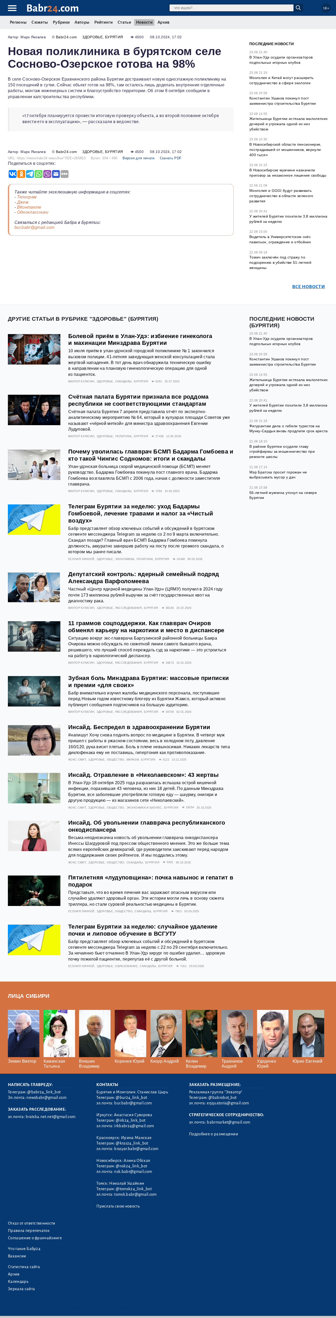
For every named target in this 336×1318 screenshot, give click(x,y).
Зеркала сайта (21, 1289)
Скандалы (123, 381)
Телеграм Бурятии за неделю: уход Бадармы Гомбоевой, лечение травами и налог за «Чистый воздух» (140, 513)
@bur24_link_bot (131, 1097)
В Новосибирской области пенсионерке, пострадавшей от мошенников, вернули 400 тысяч (285, 149)
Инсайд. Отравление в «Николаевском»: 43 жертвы (143, 775)
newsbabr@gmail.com (46, 1097)
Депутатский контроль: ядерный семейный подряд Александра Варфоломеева (143, 577)
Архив (164, 22)
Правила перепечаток (29, 1231)
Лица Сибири (29, 996)
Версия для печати (138, 158)
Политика (123, 436)
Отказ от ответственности (31, 1223)
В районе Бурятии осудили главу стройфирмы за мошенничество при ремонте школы (282, 451)
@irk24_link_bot (130, 1120)
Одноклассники (33, 212)
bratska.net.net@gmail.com (50, 1117)
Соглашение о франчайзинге (35, 1238)
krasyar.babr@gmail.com (136, 1149)
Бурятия (114, 37)
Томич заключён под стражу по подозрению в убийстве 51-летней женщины (280, 262)
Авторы (82, 22)
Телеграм (27, 197)
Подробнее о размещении (213, 1134)
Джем (22, 202)
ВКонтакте (29, 207)
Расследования (128, 607)
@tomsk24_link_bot (133, 1189)
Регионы (18, 22)
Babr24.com (66, 37)
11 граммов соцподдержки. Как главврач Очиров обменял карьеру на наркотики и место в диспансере (146, 627)
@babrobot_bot (222, 1097)
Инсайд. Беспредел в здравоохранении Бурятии (139, 727)
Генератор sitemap (127, 1307)
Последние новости (271, 44)
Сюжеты (40, 22)
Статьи (124, 22)
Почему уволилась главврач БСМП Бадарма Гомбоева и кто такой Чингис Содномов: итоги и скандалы (151, 455)
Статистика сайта (24, 1267)
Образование (126, 966)
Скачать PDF (171, 158)
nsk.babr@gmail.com (133, 1171)
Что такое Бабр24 (24, 1249)
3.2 (40, 1307)
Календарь (18, 1281)
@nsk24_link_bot (131, 1166)
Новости (144, 22)
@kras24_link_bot (132, 1143)
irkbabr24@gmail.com (134, 1126)
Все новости (308, 286)
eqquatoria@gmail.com (228, 1103)
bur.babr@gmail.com (34, 227)
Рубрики (61, 22)
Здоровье (92, 37)
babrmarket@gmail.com (228, 1122)
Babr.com (52, 8)
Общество (115, 759)
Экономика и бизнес (144, 807)
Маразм (133, 759)
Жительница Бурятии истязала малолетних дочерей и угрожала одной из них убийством (288, 124)
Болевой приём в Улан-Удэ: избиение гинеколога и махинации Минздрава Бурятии (140, 339)
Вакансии (17, 1256)
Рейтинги (103, 22)
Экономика (124, 559)
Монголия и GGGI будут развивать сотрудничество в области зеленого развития (281, 195)
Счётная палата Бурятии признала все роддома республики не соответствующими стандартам (138, 400)
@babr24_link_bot (44, 1092)
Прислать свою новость (118, 1206)
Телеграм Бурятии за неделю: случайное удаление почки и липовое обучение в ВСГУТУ (143, 930)
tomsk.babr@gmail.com (135, 1194)
